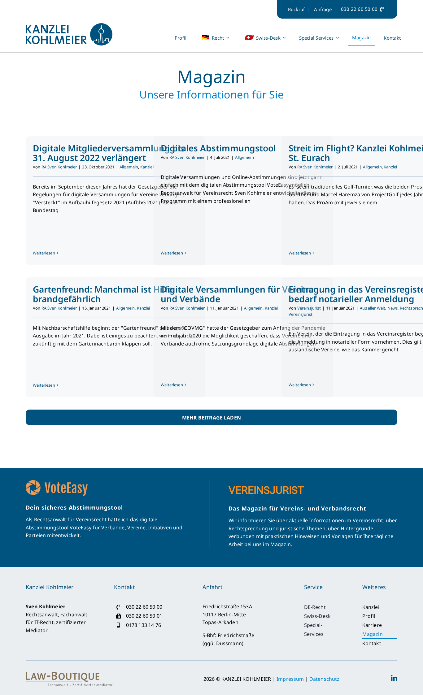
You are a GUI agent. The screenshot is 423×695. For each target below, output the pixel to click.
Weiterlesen (44, 253)
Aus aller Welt (372, 308)
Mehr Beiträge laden (211, 417)
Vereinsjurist (309, 308)
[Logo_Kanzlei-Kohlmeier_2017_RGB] (69, 25)
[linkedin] (394, 678)
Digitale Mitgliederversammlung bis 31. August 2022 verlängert (109, 152)
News (392, 308)
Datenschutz (324, 678)
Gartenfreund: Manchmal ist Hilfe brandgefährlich (103, 294)
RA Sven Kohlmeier (59, 167)
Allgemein (129, 167)
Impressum (290, 678)
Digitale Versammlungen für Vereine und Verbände (237, 294)
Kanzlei (147, 167)
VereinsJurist (300, 314)
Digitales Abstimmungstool (218, 148)
